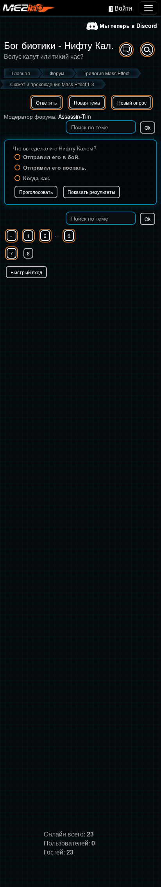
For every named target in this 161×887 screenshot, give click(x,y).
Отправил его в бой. (51, 157)
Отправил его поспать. (54, 167)
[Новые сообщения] (126, 50)
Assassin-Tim (74, 116)
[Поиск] (147, 50)
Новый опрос (132, 102)
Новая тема (87, 102)
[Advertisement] (80, 363)
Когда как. (36, 178)
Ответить (46, 102)
